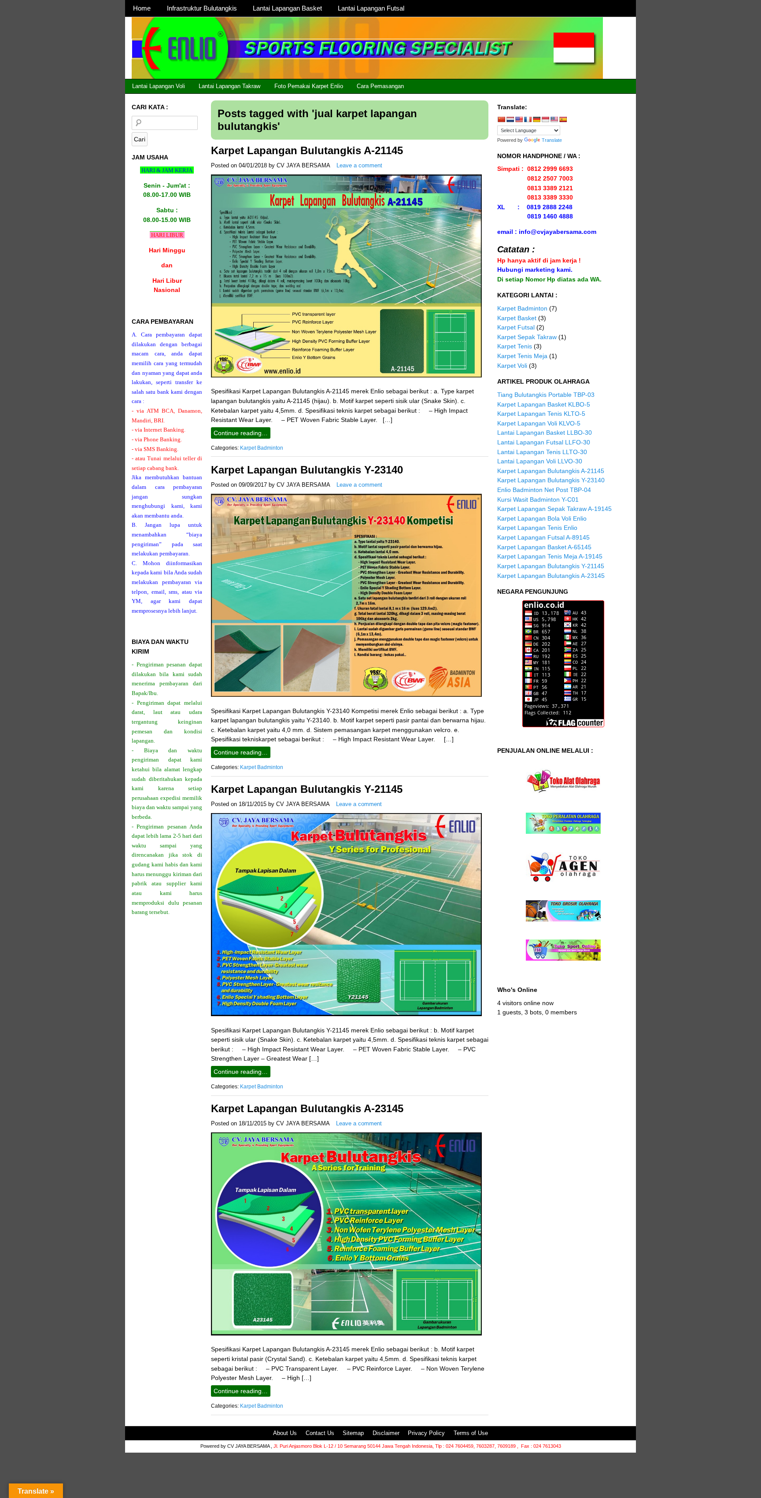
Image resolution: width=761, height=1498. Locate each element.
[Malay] (554, 119)
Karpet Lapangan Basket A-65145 (544, 547)
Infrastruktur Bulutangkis (202, 8)
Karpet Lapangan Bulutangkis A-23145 (307, 1108)
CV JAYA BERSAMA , (250, 1446)
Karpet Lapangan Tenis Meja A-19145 (549, 556)
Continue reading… (241, 432)
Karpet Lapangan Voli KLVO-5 (538, 423)
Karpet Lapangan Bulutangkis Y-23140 (307, 470)
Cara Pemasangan (380, 86)
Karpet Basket (516, 318)
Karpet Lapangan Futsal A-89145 (543, 537)
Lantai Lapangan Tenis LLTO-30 (542, 451)
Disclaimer (386, 1433)
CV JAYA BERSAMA (303, 165)
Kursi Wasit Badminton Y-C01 (538, 499)
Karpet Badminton (261, 448)
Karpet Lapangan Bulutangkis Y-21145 (307, 789)
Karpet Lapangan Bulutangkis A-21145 (307, 150)
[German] (536, 119)
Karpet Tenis (514, 346)
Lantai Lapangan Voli (158, 86)
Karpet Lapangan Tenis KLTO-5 (541, 413)
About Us (285, 1433)
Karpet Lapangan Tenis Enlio (537, 527)
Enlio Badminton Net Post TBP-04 (544, 489)
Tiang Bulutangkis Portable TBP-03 (546, 394)
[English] (519, 119)
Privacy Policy (426, 1433)
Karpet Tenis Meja (522, 355)
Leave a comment (359, 165)
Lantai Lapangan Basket (287, 8)
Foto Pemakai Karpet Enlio (308, 86)
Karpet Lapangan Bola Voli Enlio (542, 518)
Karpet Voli (512, 365)
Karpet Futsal (516, 327)
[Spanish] (563, 119)
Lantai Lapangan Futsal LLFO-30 (543, 442)
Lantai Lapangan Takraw (229, 86)
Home (142, 8)
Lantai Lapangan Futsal (371, 8)
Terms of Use (471, 1433)
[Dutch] (510, 119)
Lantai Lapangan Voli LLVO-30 (539, 461)
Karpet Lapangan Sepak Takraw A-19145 (554, 508)
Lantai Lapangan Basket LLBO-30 (544, 432)
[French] (528, 119)
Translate (552, 140)
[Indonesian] (545, 119)
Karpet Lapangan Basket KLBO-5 (543, 404)
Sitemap (353, 1433)
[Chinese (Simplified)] (501, 119)
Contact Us (320, 1433)
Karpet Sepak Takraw (527, 336)
